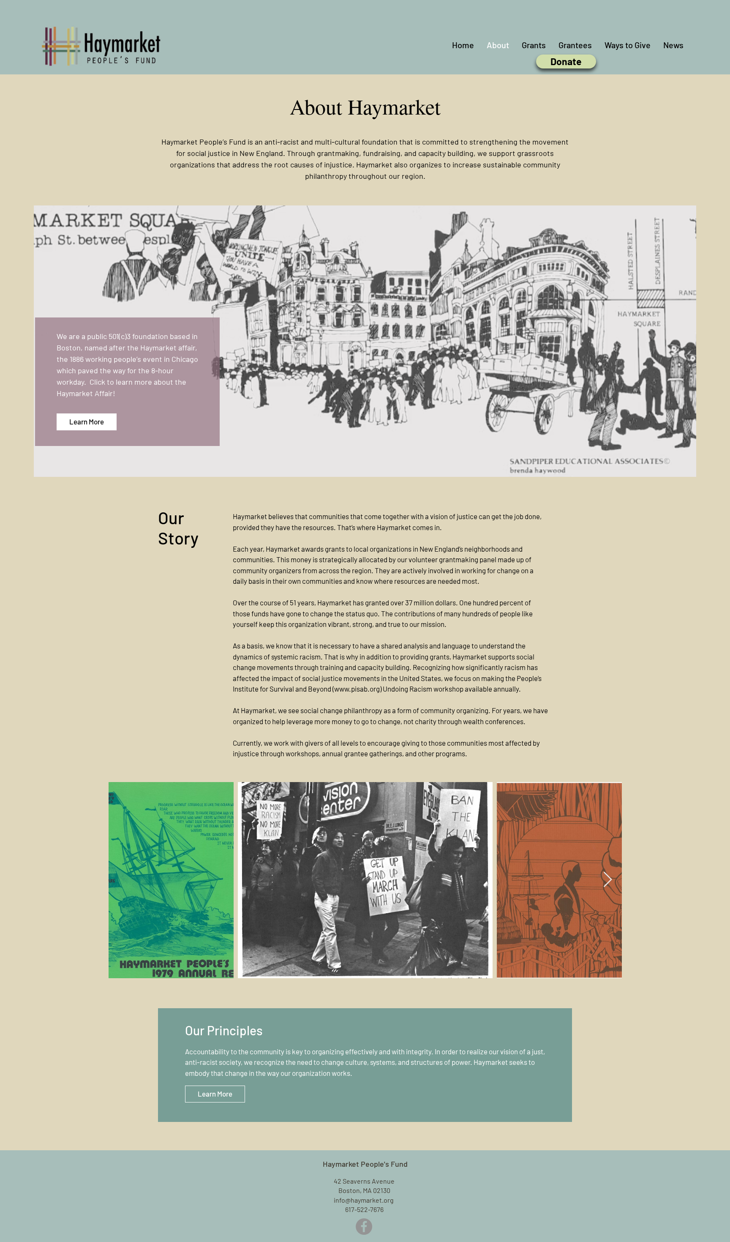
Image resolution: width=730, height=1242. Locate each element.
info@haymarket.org (364, 1200)
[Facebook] (364, 1226)
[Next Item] (608, 880)
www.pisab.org (357, 688)
